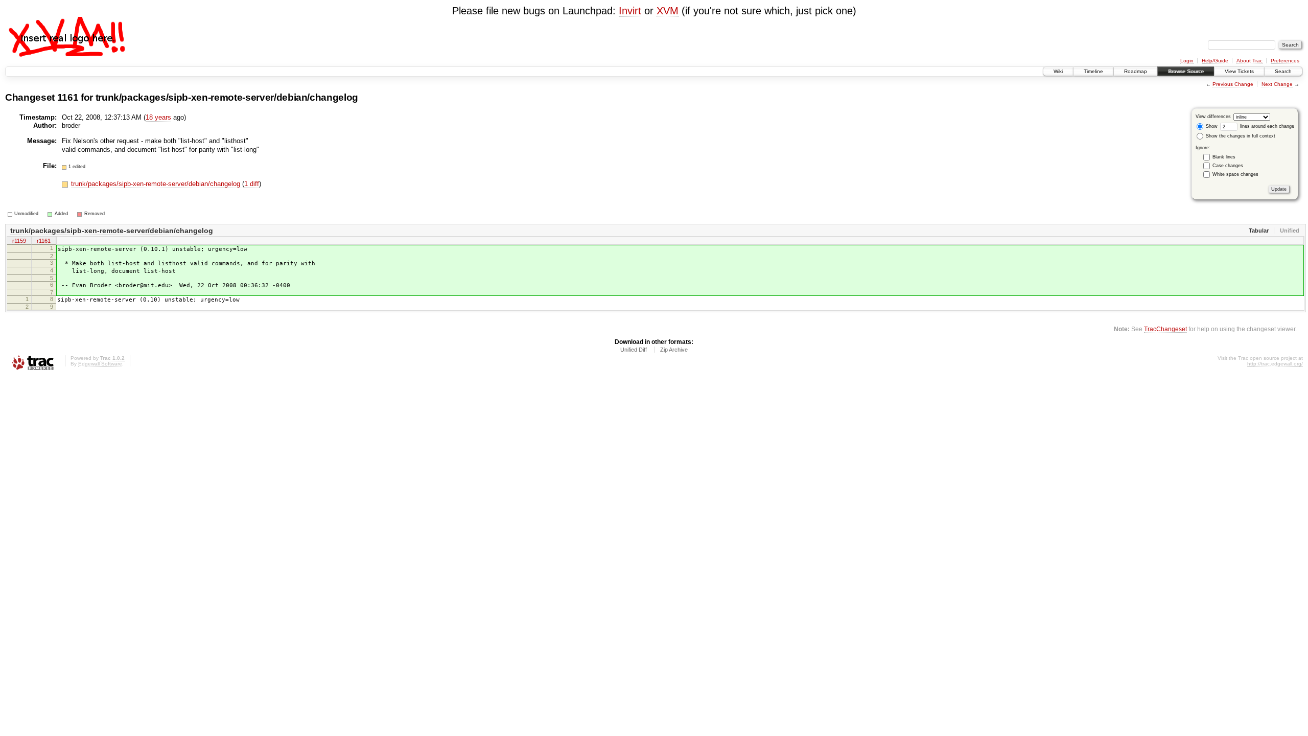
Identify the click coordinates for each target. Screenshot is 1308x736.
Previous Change (1232, 84)
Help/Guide (1215, 60)
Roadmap (1135, 71)
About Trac (1249, 60)
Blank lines (1223, 156)
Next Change (1277, 84)
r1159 (19, 241)
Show (1211, 126)
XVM (668, 10)
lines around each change (1266, 126)
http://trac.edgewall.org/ (1275, 363)
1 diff (251, 184)
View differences (1213, 116)
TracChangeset (1165, 329)
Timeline (1093, 71)
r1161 (44, 241)
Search (1283, 71)
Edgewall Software (100, 363)
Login (1187, 60)
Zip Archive (674, 350)
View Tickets (1239, 71)
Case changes (1227, 165)
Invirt (630, 10)
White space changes (1235, 174)
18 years (158, 117)
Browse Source (1186, 71)
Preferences (1285, 60)
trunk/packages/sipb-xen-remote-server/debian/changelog (227, 97)
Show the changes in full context (1239, 136)
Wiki (1058, 71)
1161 (68, 97)
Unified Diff (633, 350)
